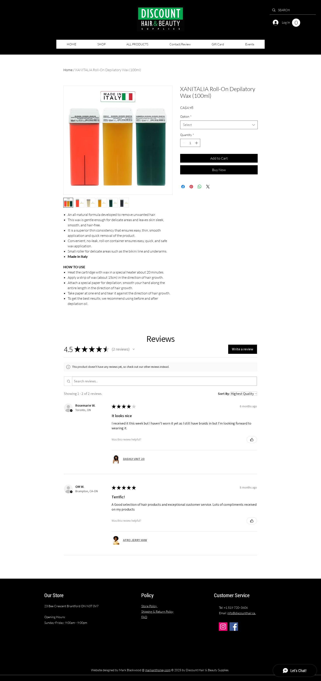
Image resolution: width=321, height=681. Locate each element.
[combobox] (219, 124)
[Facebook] (234, 626)
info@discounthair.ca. (241, 613)
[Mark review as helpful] (252, 439)
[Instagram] (223, 626)
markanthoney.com (158, 670)
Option (186, 116)
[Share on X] (208, 186)
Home (67, 70)
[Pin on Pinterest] (191, 186)
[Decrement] (183, 143)
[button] (296, 23)
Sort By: (224, 393)
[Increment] (197, 143)
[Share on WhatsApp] (199, 186)
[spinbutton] (190, 143)
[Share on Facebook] (183, 186)
